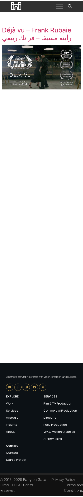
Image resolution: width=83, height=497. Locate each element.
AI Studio (12, 417)
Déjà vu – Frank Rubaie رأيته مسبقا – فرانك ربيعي (36, 34)
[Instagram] (26, 387)
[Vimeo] (34, 387)
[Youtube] (9, 387)
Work (9, 403)
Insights (11, 424)
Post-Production (55, 424)
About (10, 432)
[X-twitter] (42, 387)
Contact (12, 452)
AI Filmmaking (53, 439)
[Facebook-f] (18, 387)
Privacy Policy (63, 479)
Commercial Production (60, 410)
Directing (50, 417)
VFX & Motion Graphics (59, 432)
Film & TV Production (58, 403)
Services (12, 410)
